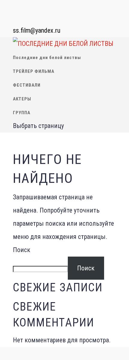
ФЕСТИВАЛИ (26, 85)
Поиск (21, 250)
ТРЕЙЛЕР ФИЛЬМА (33, 71)
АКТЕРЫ (22, 99)
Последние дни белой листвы (47, 57)
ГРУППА (21, 112)
